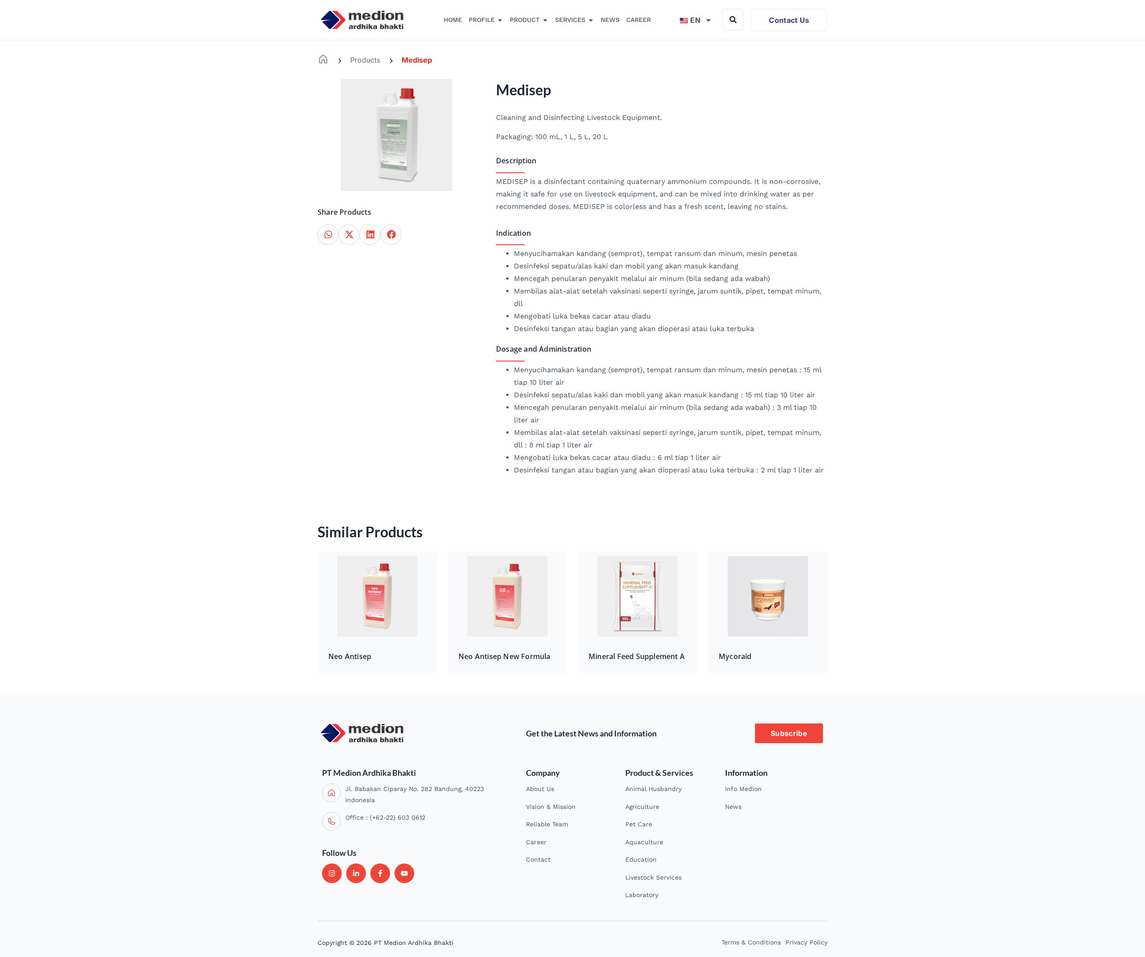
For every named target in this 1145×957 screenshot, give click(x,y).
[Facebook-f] (380, 873)
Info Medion (743, 788)
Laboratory (641, 894)
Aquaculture (644, 842)
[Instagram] (332, 873)
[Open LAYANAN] (591, 20)
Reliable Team (547, 824)
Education (641, 859)
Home (323, 59)
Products (365, 59)
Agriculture (642, 806)
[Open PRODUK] (545, 20)
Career (536, 842)
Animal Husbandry (653, 788)
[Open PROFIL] (500, 20)
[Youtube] (404, 873)
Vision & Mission (551, 806)
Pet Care (638, 824)
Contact (538, 859)
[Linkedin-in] (356, 873)
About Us (540, 788)
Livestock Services (653, 877)
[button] (328, 235)
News (733, 806)
